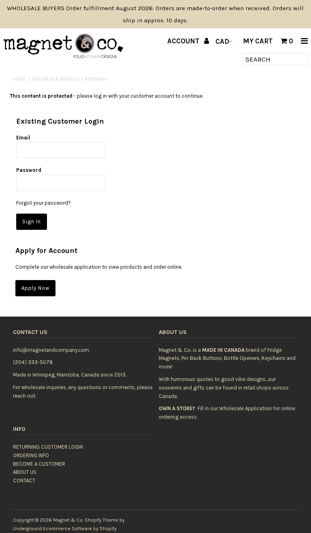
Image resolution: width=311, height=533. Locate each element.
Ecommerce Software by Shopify (80, 528)
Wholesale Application (245, 408)
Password (28, 170)
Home (19, 79)
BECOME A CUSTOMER (39, 464)
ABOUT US (24, 472)
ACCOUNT (184, 41)
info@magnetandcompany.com (51, 350)
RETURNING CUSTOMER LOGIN (48, 447)
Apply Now (35, 288)
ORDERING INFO (31, 455)
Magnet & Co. (68, 520)
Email (23, 138)
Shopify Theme (101, 520)
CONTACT (24, 480)
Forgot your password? (43, 203)
